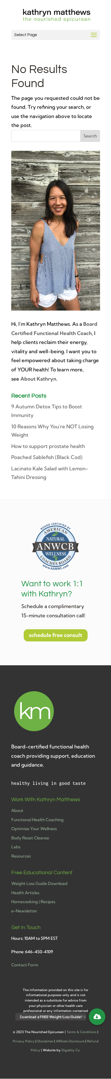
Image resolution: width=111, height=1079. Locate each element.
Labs (15, 846)
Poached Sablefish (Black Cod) (46, 457)
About (17, 810)
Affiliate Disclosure (70, 1041)
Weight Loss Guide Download (39, 883)
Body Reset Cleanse (30, 838)
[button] (97, 1016)
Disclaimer (45, 1041)
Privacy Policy (24, 1041)
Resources (21, 856)
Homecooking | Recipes (33, 901)
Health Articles (25, 892)
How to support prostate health (48, 446)
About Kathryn (38, 379)
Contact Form (24, 965)
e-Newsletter (24, 911)
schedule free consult (55, 635)
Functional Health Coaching (37, 819)
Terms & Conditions (81, 1032)
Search (90, 136)
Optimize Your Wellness (34, 828)
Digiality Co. (71, 1050)
